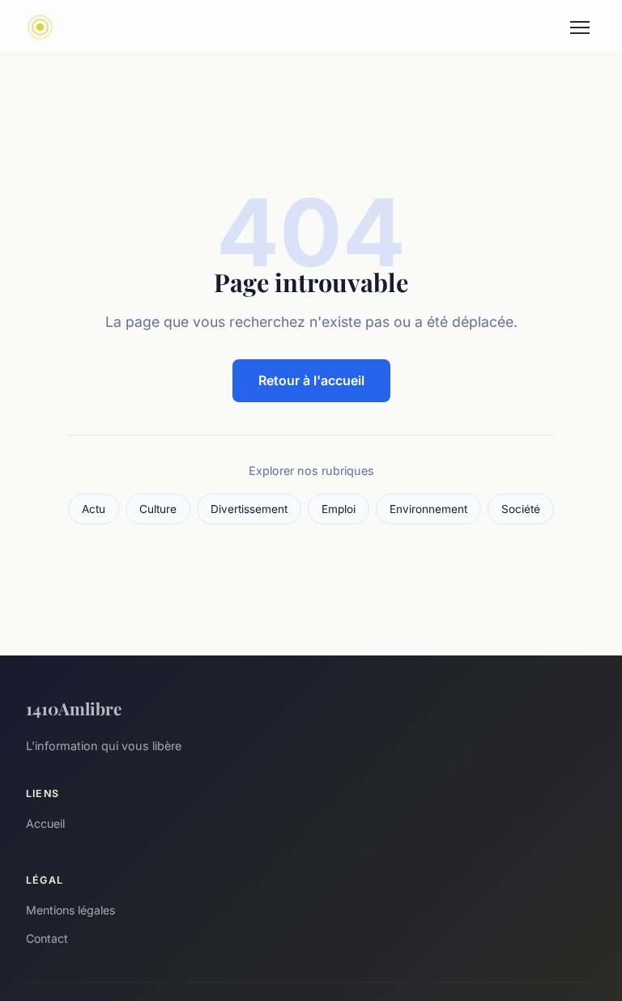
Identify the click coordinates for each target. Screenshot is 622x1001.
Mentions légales (70, 910)
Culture (158, 509)
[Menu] (580, 27)
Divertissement (249, 509)
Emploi (339, 509)
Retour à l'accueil (311, 380)
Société (520, 509)
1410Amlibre (73, 708)
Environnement (428, 509)
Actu (93, 509)
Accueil (45, 823)
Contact (47, 938)
